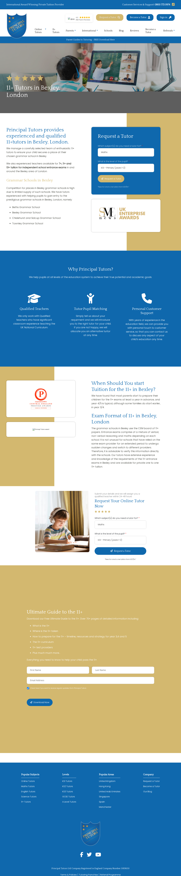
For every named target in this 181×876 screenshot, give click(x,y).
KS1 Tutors (67, 781)
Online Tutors (38, 31)
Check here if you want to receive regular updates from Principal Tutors (58, 688)
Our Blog (147, 791)
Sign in (163, 17)
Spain (102, 801)
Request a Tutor (107, 17)
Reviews (134, 30)
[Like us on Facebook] (81, 854)
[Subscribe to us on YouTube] (98, 854)
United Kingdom (107, 781)
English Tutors (28, 791)
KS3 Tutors (67, 791)
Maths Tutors (28, 786)
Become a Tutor (138, 17)
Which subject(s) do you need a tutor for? (120, 145)
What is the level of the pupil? (114, 161)
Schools (108, 30)
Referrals (168, 30)
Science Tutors (28, 796)
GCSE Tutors (68, 796)
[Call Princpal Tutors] (172, 4)
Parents (70, 30)
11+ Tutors (55, 31)
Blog (121, 30)
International (89, 30)
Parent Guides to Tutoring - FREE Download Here (90, 39)
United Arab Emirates (109, 791)
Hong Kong (105, 786)
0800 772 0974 (162, 4)
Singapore (104, 796)
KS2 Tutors (67, 786)
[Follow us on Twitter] (89, 854)
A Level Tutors (69, 801)
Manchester (105, 807)
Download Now (41, 702)
